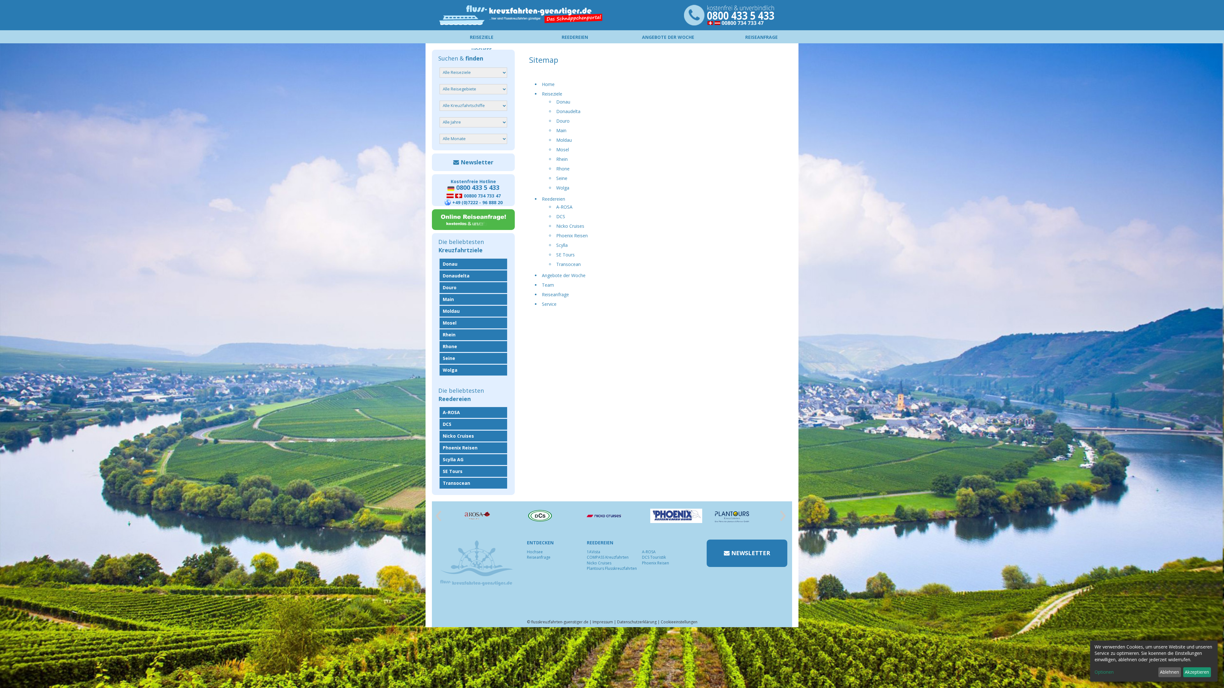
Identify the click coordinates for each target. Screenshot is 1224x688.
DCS (560, 216)
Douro (563, 121)
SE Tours (565, 255)
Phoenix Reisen (572, 236)
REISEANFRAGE (761, 37)
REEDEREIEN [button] (575, 37)
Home (548, 84)
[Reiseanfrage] (473, 219)
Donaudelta (568, 111)
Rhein (562, 159)
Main (561, 130)
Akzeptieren (1197, 672)
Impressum (603, 622)
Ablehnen (1169, 672)
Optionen (1104, 672)
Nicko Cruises (570, 226)
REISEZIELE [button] (481, 37)
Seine (561, 178)
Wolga (562, 188)
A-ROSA (564, 207)
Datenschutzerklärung (637, 622)
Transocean (568, 264)
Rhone (563, 169)
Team (548, 285)
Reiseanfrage (555, 294)
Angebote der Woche (564, 275)
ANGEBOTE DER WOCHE (668, 37)
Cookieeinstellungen (679, 622)
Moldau (564, 140)
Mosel (562, 150)
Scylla (562, 245)
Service (549, 304)
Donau (563, 102)
